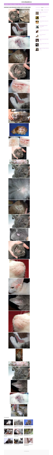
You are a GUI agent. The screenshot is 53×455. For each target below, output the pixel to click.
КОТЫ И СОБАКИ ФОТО (43, 34)
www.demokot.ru (26, 2)
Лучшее (22, 4)
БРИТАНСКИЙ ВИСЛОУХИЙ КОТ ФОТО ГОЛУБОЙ (44, 26)
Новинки (25, 4)
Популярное (6, 4)
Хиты (18, 4)
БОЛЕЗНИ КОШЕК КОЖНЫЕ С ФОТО (44, 43)
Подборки (15, 4)
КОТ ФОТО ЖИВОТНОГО (43, 16)
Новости (11, 4)
